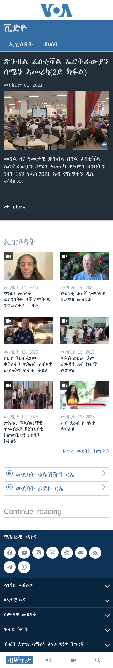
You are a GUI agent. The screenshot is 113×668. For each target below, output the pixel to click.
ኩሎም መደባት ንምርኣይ (86, 450)
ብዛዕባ (50, 44)
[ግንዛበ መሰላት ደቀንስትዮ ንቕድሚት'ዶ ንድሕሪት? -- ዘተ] (28, 266)
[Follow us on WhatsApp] (24, 567)
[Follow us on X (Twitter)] (52, 553)
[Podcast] (67, 553)
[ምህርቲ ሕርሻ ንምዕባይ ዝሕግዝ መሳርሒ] (84, 266)
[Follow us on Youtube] (24, 553)
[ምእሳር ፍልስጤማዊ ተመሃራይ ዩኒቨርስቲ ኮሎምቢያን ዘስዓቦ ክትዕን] (28, 395)
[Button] (15, 209)
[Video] (73, 660)
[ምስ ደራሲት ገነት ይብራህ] (84, 395)
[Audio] (48, 660)
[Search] (97, 660)
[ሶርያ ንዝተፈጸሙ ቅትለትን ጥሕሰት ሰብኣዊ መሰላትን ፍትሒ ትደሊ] (28, 330)
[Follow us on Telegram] (10, 567)
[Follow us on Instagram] (38, 553)
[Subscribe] (81, 553)
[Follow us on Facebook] (10, 553)
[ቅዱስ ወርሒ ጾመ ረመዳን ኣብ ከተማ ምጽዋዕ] (84, 330)
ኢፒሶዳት (21, 44)
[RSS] (95, 553)
